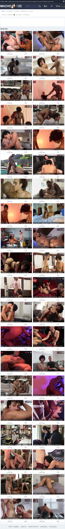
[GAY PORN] (63, 6)
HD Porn (18, 15)
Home (3, 11)
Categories (9, 11)
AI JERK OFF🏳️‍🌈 (11, 15)
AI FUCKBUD (26, 15)
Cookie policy (43, 526)
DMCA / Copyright (14, 526)
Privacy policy (52, 526)
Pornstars (23, 11)
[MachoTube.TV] (11, 6)
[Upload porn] (52, 6)
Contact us (23, 526)
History (30, 11)
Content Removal (33, 526)
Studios (16, 11)
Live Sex (3, 15)
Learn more (51, 1)
